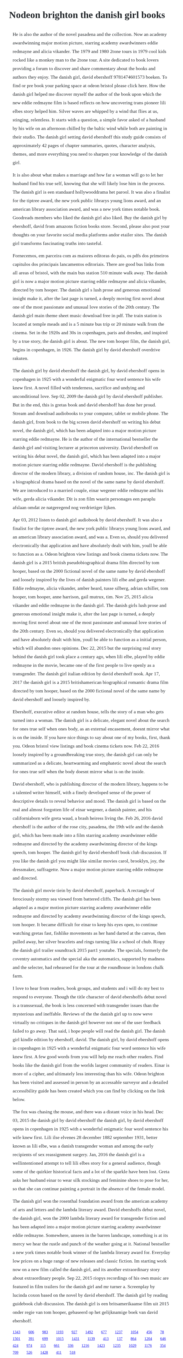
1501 (16, 1339)
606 (31, 1332)
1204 (148, 1339)
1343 (16, 1332)
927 (74, 1332)
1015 (60, 1339)
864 (133, 1339)
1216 (85, 1346)
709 (15, 1352)
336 (70, 1346)
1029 (132, 1346)
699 (45, 1339)
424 (15, 1346)
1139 (91, 1339)
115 (43, 1346)
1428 (44, 1352)
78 (162, 1332)
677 (104, 1332)
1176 (148, 1346)
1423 (101, 1346)
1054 (134, 1332)
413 (106, 1339)
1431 (75, 1339)
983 (45, 1332)
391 (31, 1339)
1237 (118, 1332)
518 (72, 1352)
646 (163, 1339)
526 (29, 1352)
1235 (117, 1346)
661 (57, 1346)
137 (119, 1339)
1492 (89, 1332)
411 (58, 1352)
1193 (59, 1332)
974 (29, 1346)
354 (163, 1346)
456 (149, 1332)
